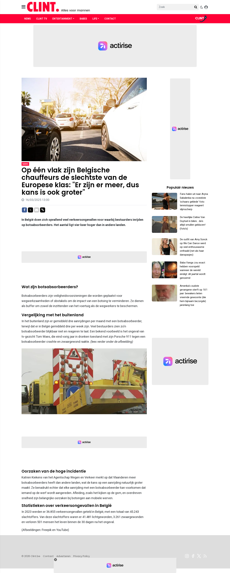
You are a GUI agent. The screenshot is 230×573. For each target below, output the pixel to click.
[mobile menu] (23, 7)
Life (94, 18)
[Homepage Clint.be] (85, 7)
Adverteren (63, 556)
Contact (110, 18)
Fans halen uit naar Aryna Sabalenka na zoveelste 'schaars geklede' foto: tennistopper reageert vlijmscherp (194, 201)
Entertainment (62, 18)
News (27, 18)
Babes (83, 18)
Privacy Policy (81, 556)
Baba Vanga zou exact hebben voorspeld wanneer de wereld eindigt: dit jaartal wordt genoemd (192, 270)
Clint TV (41, 18)
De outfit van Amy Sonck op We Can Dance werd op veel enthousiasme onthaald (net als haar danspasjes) (193, 247)
